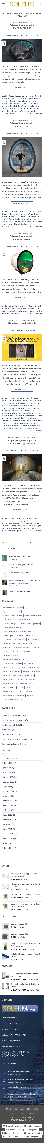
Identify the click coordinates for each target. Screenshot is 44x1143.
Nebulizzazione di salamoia (22, 323)
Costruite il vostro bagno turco (29, 624)
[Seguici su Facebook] (4, 1055)
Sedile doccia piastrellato (31, 671)
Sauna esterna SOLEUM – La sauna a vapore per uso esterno (24, 581)
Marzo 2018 (7, 815)
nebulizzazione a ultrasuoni (11, 416)
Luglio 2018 (7, 810)
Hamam (25, 526)
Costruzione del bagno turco (11, 526)
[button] (3, 4)
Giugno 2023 (7, 772)
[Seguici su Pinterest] (22, 1055)
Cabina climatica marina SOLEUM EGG (22, 125)
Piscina (23, 111)
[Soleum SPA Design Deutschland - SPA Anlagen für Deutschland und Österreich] (22, 4)
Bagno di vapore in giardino (23, 98)
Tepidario (12, 113)
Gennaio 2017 (8, 838)
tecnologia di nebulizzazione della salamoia (23, 428)
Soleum (35, 35)
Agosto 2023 (7, 767)
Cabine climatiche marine (22, 22)
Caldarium (36, 523)
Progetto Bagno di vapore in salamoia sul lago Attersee (22, 442)
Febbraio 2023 (8, 782)
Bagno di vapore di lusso (17, 216)
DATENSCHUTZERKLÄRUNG (22, 1120)
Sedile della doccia (34, 667)
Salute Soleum (29, 663)
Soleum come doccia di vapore (13, 691)
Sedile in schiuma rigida (26, 675)
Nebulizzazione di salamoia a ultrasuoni (15, 421)
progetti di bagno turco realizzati (22, 437)
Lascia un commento (35, 113)
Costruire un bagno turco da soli (22, 564)
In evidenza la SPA (33, 108)
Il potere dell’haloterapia (19, 556)
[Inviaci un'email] (17, 1055)
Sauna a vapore (11, 528)
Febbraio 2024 (8, 758)
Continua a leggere (22, 87)
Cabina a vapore (13, 523)
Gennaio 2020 (8, 805)
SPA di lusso (30, 691)
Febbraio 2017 (8, 834)
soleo (34, 423)
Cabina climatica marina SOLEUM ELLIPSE (22, 27)
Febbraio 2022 (8, 791)
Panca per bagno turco (10, 651)
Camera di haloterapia (24, 221)
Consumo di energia (9, 624)
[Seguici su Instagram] (8, 1055)
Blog (22, 1113)
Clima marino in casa (9, 108)
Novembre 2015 (9, 843)
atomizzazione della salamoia (13, 608)
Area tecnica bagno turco (19, 572)
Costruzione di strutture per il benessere (17, 632)
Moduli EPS (7, 648)
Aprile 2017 (7, 824)
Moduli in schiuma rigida (21, 648)
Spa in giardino (32, 111)
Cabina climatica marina (17, 219)
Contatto (30, 1113)
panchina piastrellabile (10, 656)
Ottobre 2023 (8, 763)
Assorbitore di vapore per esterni (16, 214)
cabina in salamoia (26, 523)
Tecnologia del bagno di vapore (22, 320)
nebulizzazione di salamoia (26, 418)
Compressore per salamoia (11, 408)
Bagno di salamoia (28, 401)
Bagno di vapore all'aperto (12, 612)
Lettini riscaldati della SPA (13, 725)
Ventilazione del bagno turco (12, 699)
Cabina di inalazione (14, 106)
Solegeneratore (19, 423)
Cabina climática (21, 103)
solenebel (28, 423)
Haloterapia (6, 224)
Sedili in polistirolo (9, 687)
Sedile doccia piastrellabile (12, 671)
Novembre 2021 (9, 796)
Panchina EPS (25, 651)
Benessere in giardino (23, 101)
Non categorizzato (9, 734)
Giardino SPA (21, 108)
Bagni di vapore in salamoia (11, 401)
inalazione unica (25, 411)
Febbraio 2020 (8, 800)
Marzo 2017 (7, 829)
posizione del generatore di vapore (15, 659)
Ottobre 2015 (8, 848)
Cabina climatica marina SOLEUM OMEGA (22, 238)
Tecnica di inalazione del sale (12, 426)
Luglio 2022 (7, 786)
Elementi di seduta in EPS (24, 636)
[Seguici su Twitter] (13, 1055)
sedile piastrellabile (27, 683)
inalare (23, 408)
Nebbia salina (25, 413)
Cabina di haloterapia (33, 219)
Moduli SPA (36, 648)
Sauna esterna (21, 667)
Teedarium (11, 531)
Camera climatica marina (30, 106)
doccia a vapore (8, 636)
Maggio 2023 (7, 777)
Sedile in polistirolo (9, 675)
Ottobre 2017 (8, 819)
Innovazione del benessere (11, 111)
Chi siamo (14, 1113)
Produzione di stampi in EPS (12, 663)
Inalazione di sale (13, 411)
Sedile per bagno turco (28, 679)
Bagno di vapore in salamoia (24, 308)
